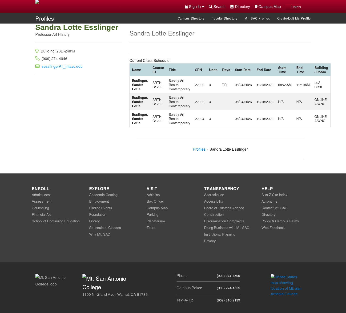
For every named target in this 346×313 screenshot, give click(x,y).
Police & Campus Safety (280, 220)
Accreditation (214, 194)
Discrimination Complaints (224, 220)
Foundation (97, 214)
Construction (214, 214)
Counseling (40, 207)
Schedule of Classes (105, 227)
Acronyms (270, 201)
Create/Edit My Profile (294, 18)
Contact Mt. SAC (274, 207)
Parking (152, 214)
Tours (151, 227)
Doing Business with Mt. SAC (226, 227)
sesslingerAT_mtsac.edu (62, 66)
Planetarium (156, 220)
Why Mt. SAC (99, 234)
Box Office (155, 201)
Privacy (210, 240)
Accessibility (213, 201)
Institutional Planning (219, 234)
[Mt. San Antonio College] (288, 285)
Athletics (153, 194)
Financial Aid (41, 214)
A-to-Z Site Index (274, 194)
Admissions (41, 194)
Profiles (44, 18)
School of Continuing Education (56, 220)
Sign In (195, 6)
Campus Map (269, 6)
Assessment (41, 201)
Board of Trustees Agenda (224, 207)
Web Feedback (273, 227)
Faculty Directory (224, 18)
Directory (242, 6)
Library (94, 220)
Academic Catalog (103, 194)
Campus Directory (191, 18)
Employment (99, 201)
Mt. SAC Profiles (257, 18)
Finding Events (100, 207)
